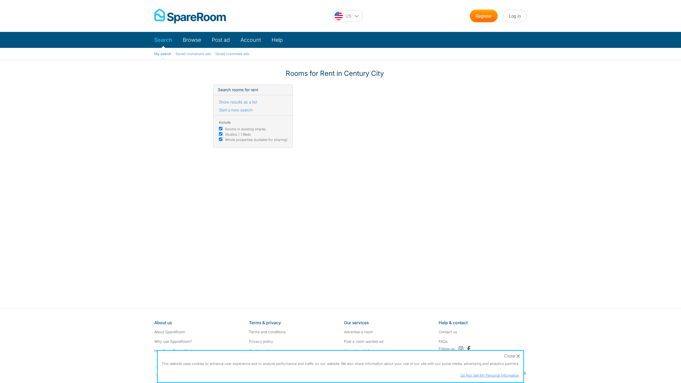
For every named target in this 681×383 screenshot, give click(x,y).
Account (250, 40)
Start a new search (236, 110)
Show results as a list (238, 102)
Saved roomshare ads (193, 54)
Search (163, 40)
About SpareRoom (169, 332)
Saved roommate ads (232, 54)
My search (162, 54)
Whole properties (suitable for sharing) (256, 140)
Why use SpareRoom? (173, 341)
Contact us (448, 332)
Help (277, 40)
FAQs (443, 341)
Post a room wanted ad (363, 341)
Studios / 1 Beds (238, 134)
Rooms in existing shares (245, 129)
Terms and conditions (267, 332)
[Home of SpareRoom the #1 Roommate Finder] (190, 16)
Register (484, 16)
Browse (192, 40)
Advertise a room (358, 332)
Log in (515, 16)
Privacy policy (261, 341)
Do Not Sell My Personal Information (489, 375)
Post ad (221, 40)
